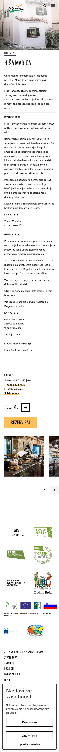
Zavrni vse (29, 736)
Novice (8, 680)
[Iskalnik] (45, 6)
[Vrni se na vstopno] (14, 9)
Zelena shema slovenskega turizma (23, 652)
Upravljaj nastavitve (30, 744)
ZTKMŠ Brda (10, 657)
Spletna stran (11, 393)
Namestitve (10, 53)
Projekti (9, 669)
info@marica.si (15, 388)
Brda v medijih (12, 674)
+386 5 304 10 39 (16, 384)
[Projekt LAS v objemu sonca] (35, 631)
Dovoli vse (29, 722)
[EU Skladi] (11, 631)
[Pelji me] (25, 407)
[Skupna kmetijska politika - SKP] (31, 606)
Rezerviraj (20, 423)
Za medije (9, 663)
